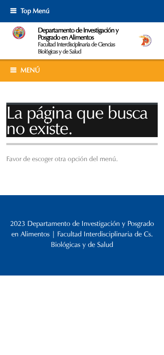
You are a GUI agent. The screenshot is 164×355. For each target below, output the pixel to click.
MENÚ (30, 70)
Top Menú (35, 11)
